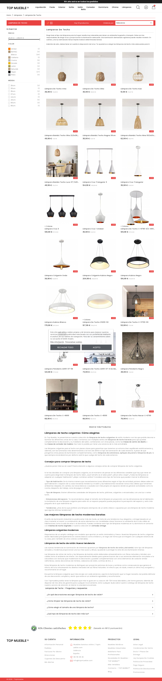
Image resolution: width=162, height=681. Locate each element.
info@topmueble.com (83, 660)
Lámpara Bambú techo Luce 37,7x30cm (62, 182)
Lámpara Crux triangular (132, 182)
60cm (25, 103)
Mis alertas (49, 662)
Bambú (25, 52)
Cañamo (25, 57)
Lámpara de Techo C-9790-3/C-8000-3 (139, 229)
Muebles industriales (117, 648)
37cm (25, 94)
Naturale (25, 69)
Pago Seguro (138, 665)
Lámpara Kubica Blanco (55, 322)
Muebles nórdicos (115, 644)
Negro (25, 72)
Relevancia (134, 23)
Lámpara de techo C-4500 (95, 415)
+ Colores (48, 226)
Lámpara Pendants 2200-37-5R (59, 369)
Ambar (25, 49)
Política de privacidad (142, 662)
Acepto (96, 347)
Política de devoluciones (144, 669)
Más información (57, 342)
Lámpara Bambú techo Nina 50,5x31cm (138, 135)
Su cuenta (50, 639)
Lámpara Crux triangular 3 (95, 182)
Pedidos (48, 648)
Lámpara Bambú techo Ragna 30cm (99, 135)
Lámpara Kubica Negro (131, 275)
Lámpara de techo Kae (131, 89)
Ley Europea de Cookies (143, 658)
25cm (25, 85)
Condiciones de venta (143, 648)
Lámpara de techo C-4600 (57, 415)
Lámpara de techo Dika (93, 89)
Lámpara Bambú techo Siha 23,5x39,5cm (63, 135)
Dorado (25, 63)
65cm (25, 106)
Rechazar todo (65, 347)
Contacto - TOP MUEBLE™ (119, 668)
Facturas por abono (53, 652)
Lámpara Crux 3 (52, 229)
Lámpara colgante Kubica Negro (98, 275)
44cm (25, 97)
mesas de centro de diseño (134, 442)
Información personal (54, 644)
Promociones (139, 672)
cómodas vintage (99, 526)
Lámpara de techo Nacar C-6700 (136, 415)
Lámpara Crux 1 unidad (93, 229)
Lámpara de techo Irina (55, 89)
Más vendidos (114, 664)
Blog (110, 672)
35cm (25, 91)
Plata (25, 75)
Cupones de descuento (55, 659)
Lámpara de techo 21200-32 (96, 322)
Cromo (25, 60)
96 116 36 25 (79, 657)
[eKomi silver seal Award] (34, 628)
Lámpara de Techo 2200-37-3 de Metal (100, 369)
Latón (25, 66)
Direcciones (50, 655)
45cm (25, 100)
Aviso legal (138, 644)
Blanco (25, 55)
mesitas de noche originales (60, 526)
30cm (25, 88)
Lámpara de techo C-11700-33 (134, 322)
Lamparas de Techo (17, 23)
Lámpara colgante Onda (56, 275)
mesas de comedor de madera (60, 444)
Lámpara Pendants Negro (132, 369)
